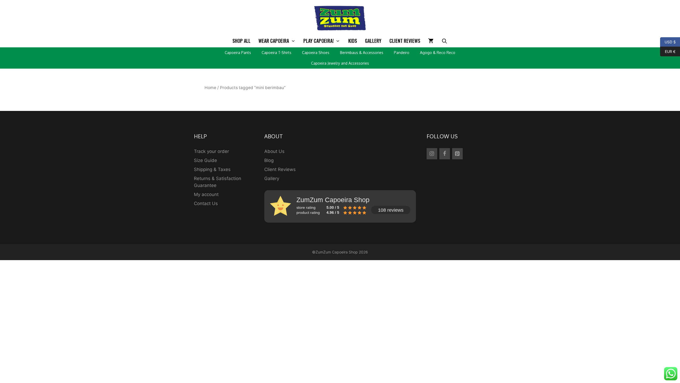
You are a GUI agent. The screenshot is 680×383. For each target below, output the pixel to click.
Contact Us (206, 203)
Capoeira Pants (238, 52)
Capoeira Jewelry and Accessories (340, 63)
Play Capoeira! (318, 40)
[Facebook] (444, 153)
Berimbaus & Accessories (361, 52)
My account (206, 194)
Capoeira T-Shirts (276, 52)
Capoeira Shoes (315, 52)
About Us (274, 151)
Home (210, 87)
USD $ (668, 41)
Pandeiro (401, 52)
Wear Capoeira (273, 40)
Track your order (211, 151)
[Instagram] (432, 153)
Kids (352, 40)
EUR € (667, 51)
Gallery (373, 40)
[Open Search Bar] (444, 40)
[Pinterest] (457, 153)
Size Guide (205, 160)
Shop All (241, 40)
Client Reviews (404, 40)
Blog (269, 160)
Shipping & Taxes (212, 169)
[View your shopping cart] (430, 40)
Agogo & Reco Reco (437, 52)
